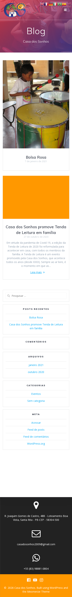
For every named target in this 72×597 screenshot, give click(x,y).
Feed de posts (36, 429)
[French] (46, 4)
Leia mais (36, 272)
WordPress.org (36, 443)
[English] (42, 4)
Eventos (36, 394)
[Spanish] (64, 4)
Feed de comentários (36, 436)
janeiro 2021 (36, 365)
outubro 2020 (36, 372)
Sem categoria (36, 401)
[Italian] (55, 4)
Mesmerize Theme (38, 591)
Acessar (36, 422)
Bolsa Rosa (36, 157)
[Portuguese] (59, 4)
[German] (51, 4)
